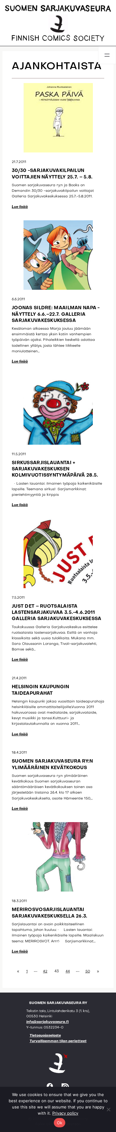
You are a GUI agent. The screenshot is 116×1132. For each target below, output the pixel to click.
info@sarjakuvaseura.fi (47, 1022)
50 (87, 971)
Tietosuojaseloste (45, 1035)
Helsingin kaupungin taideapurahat (40, 690)
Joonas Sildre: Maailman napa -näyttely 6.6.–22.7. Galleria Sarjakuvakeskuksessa (56, 314)
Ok (59, 1122)
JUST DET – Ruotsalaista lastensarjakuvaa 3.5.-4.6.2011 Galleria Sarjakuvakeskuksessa (56, 612)
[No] (108, 1109)
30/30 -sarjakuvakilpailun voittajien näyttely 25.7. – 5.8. (52, 174)
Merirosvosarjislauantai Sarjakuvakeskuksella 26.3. (50, 913)
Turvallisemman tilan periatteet (58, 1041)
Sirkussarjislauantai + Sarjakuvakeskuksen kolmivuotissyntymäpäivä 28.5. (55, 469)
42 (45, 971)
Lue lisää (20, 207)
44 (68, 971)
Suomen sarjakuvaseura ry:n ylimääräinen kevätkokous (52, 764)
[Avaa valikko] (107, 55)
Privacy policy (65, 1113)
